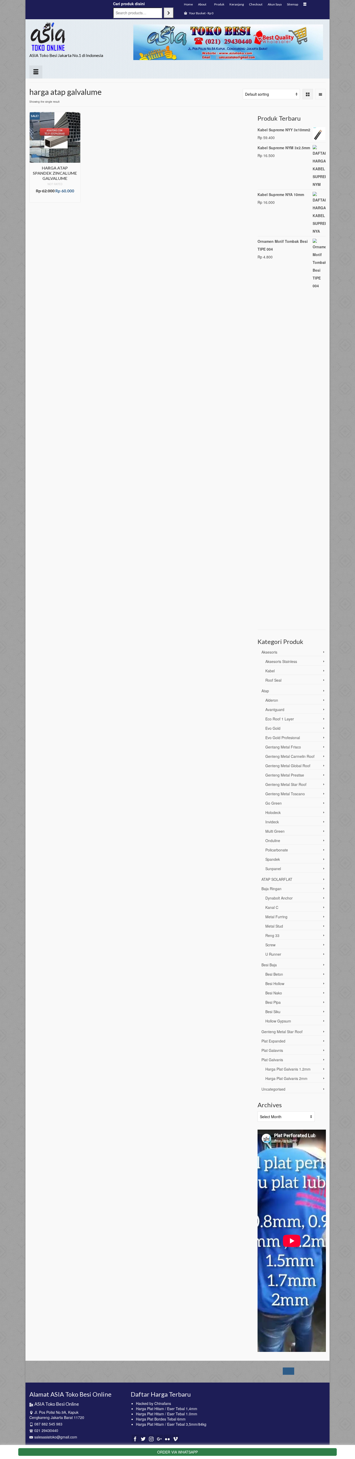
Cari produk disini (129, 3)
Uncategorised (273, 1089)
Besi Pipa (273, 1002)
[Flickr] (167, 1439)
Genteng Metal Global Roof (287, 765)
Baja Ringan (271, 888)
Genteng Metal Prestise (284, 775)
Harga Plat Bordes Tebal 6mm (161, 1419)
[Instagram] (151, 1439)
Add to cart (55, 198)
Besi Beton (274, 974)
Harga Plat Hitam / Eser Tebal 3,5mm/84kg (171, 1424)
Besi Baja (269, 964)
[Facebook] (135, 1439)
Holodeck (273, 812)
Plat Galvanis (272, 1059)
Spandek (272, 859)
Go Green (273, 803)
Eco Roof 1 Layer (279, 718)
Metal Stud (274, 926)
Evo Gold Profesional (282, 737)
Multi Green (275, 831)
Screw (270, 944)
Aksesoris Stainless (281, 661)
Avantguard (274, 709)
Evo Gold (272, 728)
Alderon (271, 700)
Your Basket (200, 13)
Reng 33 (272, 935)
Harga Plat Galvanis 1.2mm (288, 1069)
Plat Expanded (273, 1041)
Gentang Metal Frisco (283, 747)
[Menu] (35, 72)
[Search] (169, 13)
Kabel (270, 670)
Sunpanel (273, 868)
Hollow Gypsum (278, 1021)
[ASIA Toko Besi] (76, 36)
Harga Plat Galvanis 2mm (286, 1078)
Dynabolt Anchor (279, 898)
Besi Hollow (274, 983)
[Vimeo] (175, 1439)
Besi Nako (273, 992)
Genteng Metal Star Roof (285, 784)
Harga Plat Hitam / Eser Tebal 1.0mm (166, 1413)
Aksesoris (269, 652)
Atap (265, 690)
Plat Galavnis (272, 1050)
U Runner (273, 954)
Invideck (272, 821)
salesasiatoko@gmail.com (55, 1437)
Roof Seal (273, 680)
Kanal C (271, 907)
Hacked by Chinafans (153, 1403)
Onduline (272, 840)
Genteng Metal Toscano (285, 793)
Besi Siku (272, 1011)
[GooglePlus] (159, 1439)
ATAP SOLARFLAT (276, 879)
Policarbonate (276, 849)
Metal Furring (276, 916)
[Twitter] (143, 1439)
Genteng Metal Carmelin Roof (289, 756)
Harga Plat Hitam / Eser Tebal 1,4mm (166, 1408)
